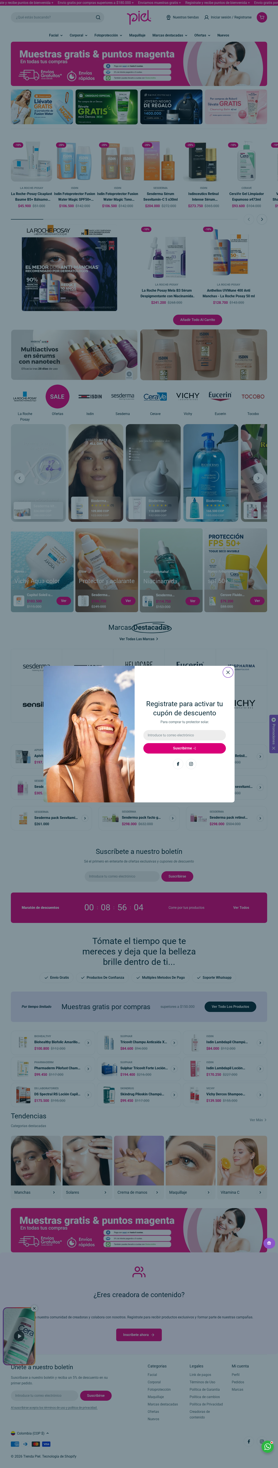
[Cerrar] (228, 672)
